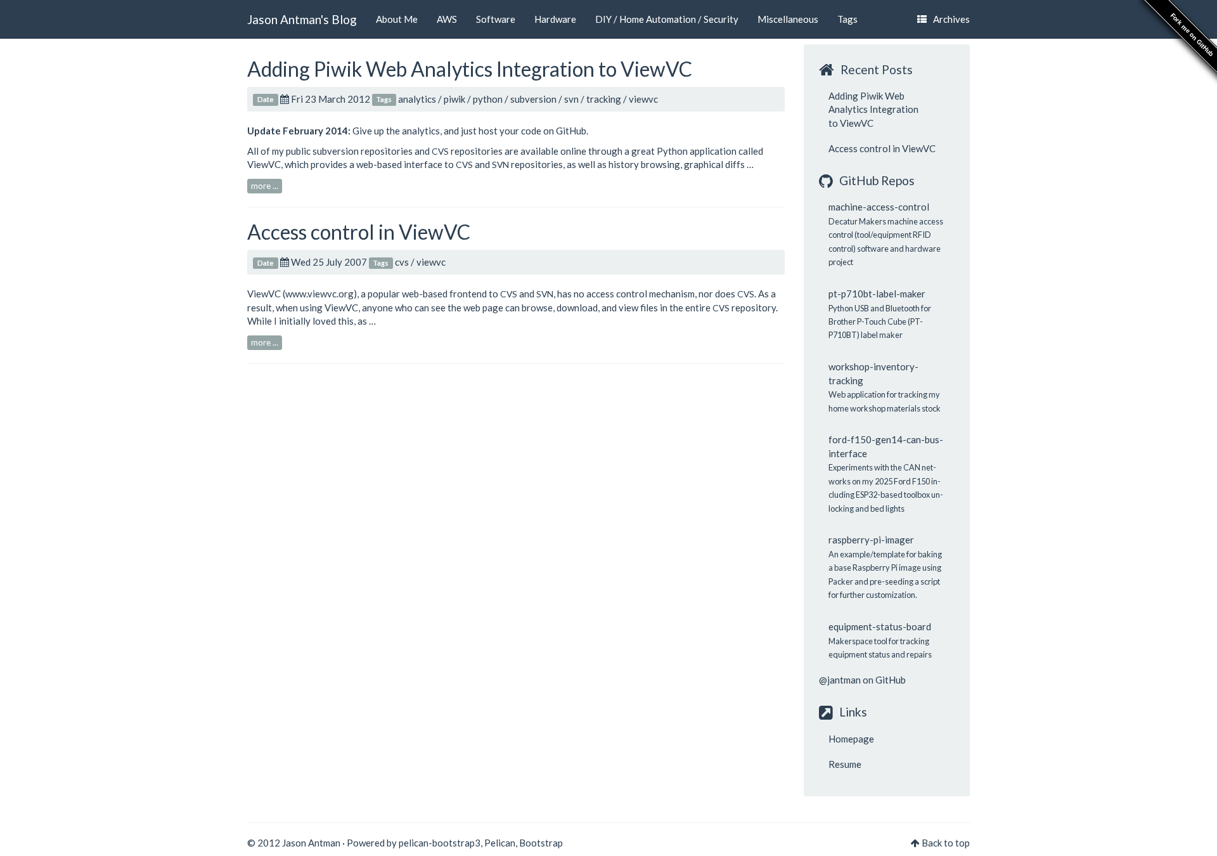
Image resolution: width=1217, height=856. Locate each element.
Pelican (499, 842)
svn (571, 99)
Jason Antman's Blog (302, 19)
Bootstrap (541, 842)
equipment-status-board (879, 626)
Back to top (946, 842)
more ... (264, 186)
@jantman (840, 679)
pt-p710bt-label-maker (876, 293)
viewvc (643, 99)
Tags (847, 19)
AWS (447, 19)
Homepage (851, 738)
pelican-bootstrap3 (439, 842)
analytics (417, 99)
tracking (603, 99)
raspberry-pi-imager (871, 539)
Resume (844, 764)
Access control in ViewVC (358, 231)
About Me (397, 19)
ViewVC (264, 164)
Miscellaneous (787, 19)
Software (495, 19)
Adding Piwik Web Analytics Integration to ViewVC (469, 68)
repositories (467, 151)
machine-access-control (878, 206)
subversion (533, 99)
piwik (454, 99)
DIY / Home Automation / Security (666, 19)
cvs (402, 262)
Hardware (555, 19)
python (488, 99)
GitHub (571, 130)
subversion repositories (362, 151)
